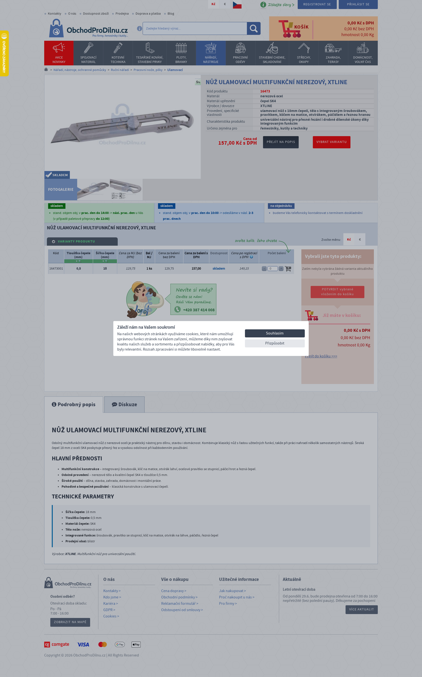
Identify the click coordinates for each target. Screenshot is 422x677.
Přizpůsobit (274, 343)
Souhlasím (275, 333)
